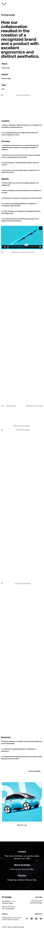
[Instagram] (27, 919)
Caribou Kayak (6, 68)
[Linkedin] (36, 919)
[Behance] (41, 919)
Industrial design (7, 903)
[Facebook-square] (32, 919)
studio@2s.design (36, 903)
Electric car (22, 825)
